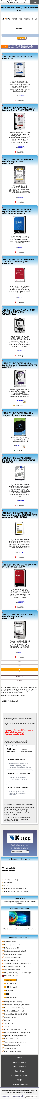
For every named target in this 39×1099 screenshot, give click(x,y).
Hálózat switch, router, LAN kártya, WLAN (17, 1032)
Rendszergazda (9, 812)
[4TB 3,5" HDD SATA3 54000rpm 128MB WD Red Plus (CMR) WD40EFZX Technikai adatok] (20, 283)
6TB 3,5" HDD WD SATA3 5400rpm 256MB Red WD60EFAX (19, 566)
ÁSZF (19, 1080)
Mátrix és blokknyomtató (12, 1039)
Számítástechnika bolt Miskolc (23, 804)
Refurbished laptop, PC (11, 948)
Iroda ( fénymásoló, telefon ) (13, 1051)
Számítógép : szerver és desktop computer (17, 963)
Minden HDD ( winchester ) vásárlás (14, 888)
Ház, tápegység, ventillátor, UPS (14, 966)
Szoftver (7, 1026)
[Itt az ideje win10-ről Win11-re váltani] (19, 925)
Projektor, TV (8, 1020)
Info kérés (19, 1071)
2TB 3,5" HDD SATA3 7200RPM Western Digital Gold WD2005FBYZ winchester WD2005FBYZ (19, 515)
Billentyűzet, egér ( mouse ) (13, 1001)
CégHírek (7, 814)
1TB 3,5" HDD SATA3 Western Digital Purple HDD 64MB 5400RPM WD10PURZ (19, 365)
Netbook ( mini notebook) (12, 945)
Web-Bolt (24, 1)
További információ (31, 1096)
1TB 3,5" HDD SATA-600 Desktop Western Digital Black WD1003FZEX (18, 312)
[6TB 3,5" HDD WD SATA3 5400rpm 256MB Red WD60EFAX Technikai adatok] (20, 587)
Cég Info (26, 812)
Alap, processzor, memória (12, 969)
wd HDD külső (8, 883)
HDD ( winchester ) (11, 980)
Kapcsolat (19, 812)
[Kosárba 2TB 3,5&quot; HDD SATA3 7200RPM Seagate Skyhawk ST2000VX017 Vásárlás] (23, 447)
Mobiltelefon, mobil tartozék (13, 954)
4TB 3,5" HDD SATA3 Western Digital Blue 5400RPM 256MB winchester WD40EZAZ (17, 211)
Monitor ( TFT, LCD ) (10, 1017)
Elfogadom (5, 1096)
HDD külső (9, 990)
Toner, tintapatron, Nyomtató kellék (15, 1042)
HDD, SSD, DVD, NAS (11, 975)
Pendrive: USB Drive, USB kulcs (14, 1011)
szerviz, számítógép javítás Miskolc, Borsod (16, 741)
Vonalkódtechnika (10, 1048)
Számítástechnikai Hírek (12, 811)
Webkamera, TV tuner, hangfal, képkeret (17, 1005)
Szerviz (23, 811)
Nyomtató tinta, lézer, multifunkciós (15, 1036)
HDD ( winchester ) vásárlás (18, 19)
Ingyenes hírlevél (19, 1062)
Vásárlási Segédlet (19, 1084)
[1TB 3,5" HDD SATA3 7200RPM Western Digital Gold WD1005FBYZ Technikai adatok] (20, 183)
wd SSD (6, 885)
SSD (7, 994)
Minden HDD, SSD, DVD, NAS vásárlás (16, 891)
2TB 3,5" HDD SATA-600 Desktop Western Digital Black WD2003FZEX (18, 616)
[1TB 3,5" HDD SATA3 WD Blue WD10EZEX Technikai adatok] (20, 78)
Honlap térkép (19, 1066)
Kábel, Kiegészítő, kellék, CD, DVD (15, 1029)
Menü (34, 2)
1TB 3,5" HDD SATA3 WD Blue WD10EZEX (17, 58)
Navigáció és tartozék (11, 960)
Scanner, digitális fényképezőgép (15, 1008)
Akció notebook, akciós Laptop (14, 807)
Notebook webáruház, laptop (13, 741)
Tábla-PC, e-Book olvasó (12, 957)
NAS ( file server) (11, 997)
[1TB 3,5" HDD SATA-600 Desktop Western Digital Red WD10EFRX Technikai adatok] (20, 130)
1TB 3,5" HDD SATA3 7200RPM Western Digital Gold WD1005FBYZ (17, 161)
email (19, 1058)
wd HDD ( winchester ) (10, 880)
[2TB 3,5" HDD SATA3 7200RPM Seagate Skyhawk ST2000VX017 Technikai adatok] (20, 435)
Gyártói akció (29, 807)
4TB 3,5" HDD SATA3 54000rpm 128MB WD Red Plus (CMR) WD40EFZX (18, 262)
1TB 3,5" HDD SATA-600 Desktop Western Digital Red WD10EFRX (18, 109)
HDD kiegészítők (11, 987)
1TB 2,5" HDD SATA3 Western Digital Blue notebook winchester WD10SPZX (18, 460)
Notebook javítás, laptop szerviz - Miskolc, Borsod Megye (20, 902)
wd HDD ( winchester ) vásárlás (17, 2)
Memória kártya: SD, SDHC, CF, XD (15, 1014)
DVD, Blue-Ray (11, 983)
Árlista (6, 809)
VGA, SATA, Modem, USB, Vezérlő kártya (17, 973)
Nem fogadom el (17, 1096)
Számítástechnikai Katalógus (19, 809)
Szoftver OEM (8, 1023)
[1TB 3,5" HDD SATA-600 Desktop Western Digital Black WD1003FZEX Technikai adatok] (20, 334)
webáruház (15, 718)
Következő (24, 46)
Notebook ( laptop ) (10, 942)
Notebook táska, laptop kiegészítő (15, 951)
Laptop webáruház (14, 1)
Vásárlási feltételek (19, 1075)
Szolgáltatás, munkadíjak (12, 1045)
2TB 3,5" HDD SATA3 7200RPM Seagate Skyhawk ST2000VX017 (18, 414)
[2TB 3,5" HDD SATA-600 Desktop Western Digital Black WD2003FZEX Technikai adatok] (20, 638)
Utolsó (31, 46)
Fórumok (14, 814)
